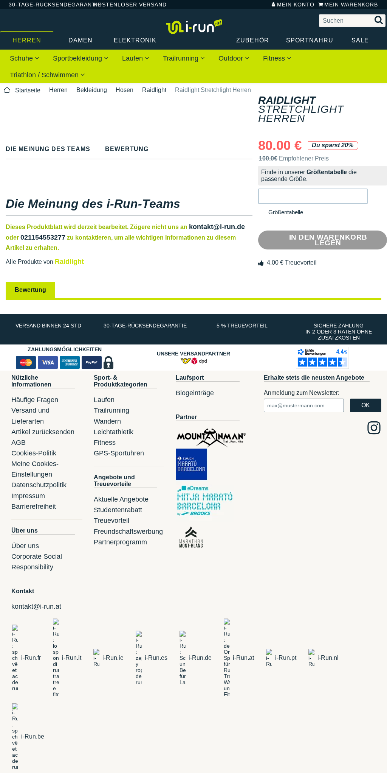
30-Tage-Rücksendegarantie (45, 5)
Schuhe (22, 58)
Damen (80, 40)
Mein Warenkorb (351, 5)
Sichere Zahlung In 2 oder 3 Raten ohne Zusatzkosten (338, 332)
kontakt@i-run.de (217, 227)
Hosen (124, 90)
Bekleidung (91, 90)
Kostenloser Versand (124, 5)
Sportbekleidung (78, 58)
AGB (18, 442)
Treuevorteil (111, 520)
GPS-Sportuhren (119, 453)
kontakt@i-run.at (36, 606)
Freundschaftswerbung (128, 531)
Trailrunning (181, 58)
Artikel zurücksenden (42, 432)
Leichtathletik (113, 432)
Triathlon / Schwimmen (45, 75)
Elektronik (135, 40)
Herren (26, 40)
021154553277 (42, 237)
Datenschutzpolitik (39, 485)
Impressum (28, 496)
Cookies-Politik (33, 453)
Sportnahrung (309, 40)
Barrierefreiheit (33, 506)
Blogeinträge (195, 393)
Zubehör (252, 40)
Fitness (275, 58)
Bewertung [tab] (30, 290)
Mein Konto (295, 5)
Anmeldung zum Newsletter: (301, 393)
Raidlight (154, 90)
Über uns (25, 546)
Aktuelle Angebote (121, 499)
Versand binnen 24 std (48, 326)
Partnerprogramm (120, 542)
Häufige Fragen (34, 400)
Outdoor (231, 58)
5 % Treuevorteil (242, 326)
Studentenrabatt (118, 510)
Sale (360, 40)
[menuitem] (24, 58)
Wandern (107, 421)
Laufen (133, 58)
